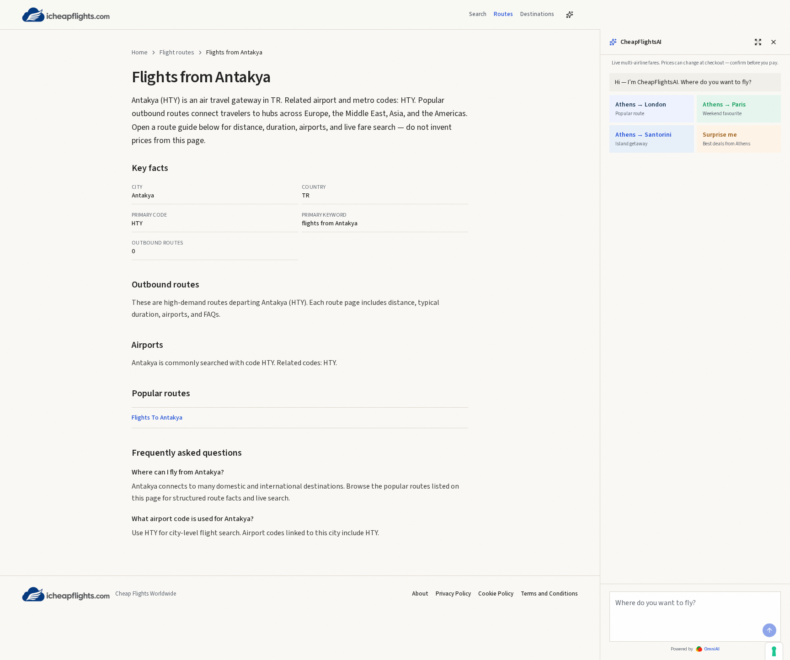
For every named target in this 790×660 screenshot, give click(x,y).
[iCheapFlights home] (66, 14)
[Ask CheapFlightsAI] (569, 14)
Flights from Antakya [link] (234, 52)
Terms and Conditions (549, 594)
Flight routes (177, 52)
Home (140, 52)
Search (477, 14)
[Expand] (758, 42)
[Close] (773, 42)
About (420, 594)
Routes (503, 14)
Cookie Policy (495, 594)
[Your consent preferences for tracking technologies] (774, 651)
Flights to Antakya (157, 417)
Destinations (537, 14)
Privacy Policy (453, 594)
